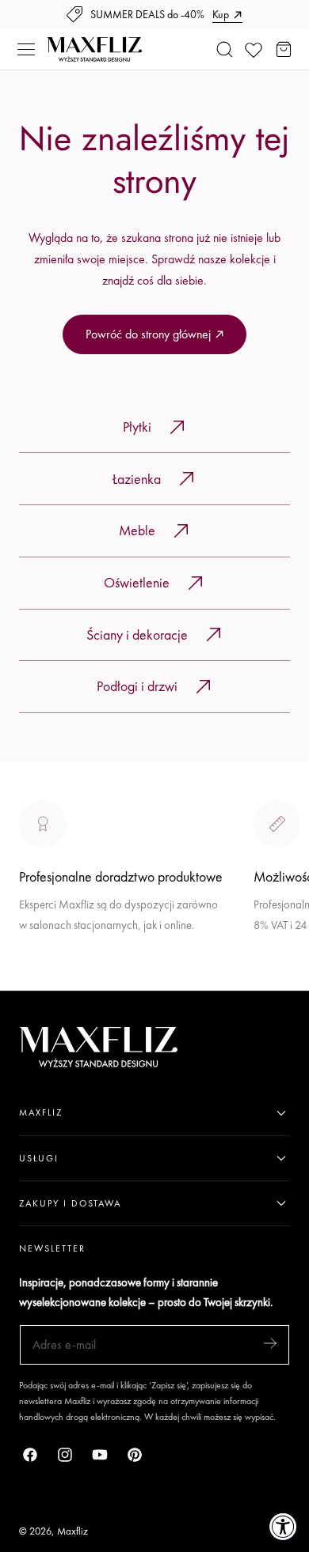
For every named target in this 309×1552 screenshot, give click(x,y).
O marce (41, 980)
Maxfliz (72, 1531)
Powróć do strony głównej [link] (148, 334)
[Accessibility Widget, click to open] (283, 1526)
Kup (220, 14)
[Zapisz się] (270, 1343)
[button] (26, 50)
